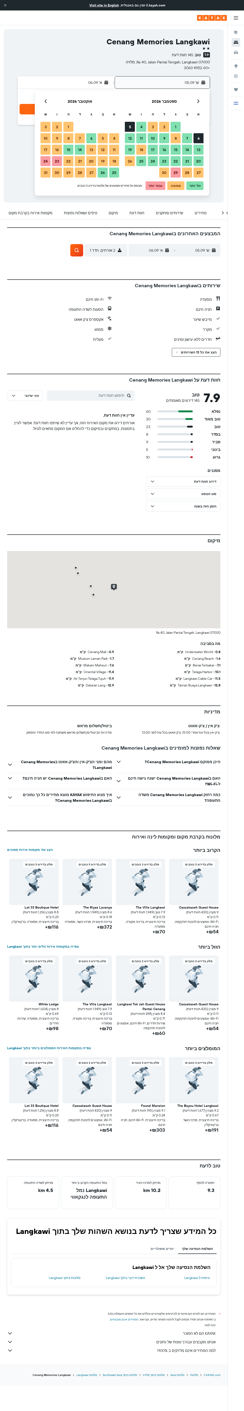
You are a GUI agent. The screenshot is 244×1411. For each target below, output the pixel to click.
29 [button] (175, 172)
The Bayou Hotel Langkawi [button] (198, 1106)
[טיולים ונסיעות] (236, 89)
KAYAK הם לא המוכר (199, 1333)
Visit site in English (104, 5)
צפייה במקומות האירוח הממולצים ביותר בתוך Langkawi (49, 1048)
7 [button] (187, 138)
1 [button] (175, 126)
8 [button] (176, 138)
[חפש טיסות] (236, 32)
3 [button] (153, 126)
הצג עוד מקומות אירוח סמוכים (30, 850)
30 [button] (164, 172)
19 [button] (130, 149)
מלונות (194, 1375)
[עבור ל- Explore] (236, 66)
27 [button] (199, 172)
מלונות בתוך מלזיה (154, 1375)
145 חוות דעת (182, 54)
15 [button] (176, 149)
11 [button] (141, 138)
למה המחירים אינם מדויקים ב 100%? (186, 1350)
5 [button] (130, 126)
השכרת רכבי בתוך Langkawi (125, 1278)
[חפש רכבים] (236, 52)
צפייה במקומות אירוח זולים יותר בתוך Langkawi (43, 946)
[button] (5, 5)
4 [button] (141, 126)
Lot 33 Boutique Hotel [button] (42, 907)
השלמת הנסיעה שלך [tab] (197, 1249)
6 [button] (199, 138)
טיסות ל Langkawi (197, 1278)
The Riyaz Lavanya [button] (97, 907)
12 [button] (130, 138)
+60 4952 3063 (197, 67)
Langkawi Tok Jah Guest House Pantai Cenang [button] (141, 1006)
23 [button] (164, 161)
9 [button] (164, 138)
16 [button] (164, 149)
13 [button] (198, 149)
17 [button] (152, 149)
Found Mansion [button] (153, 1106)
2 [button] (164, 126)
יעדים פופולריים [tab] (162, 1249)
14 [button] (187, 149)
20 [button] (198, 161)
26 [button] (130, 161)
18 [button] (141, 149)
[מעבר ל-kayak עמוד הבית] (212, 18)
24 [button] (153, 161)
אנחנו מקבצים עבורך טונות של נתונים (186, 1341)
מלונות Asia (177, 1375)
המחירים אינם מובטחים (124, 1319)
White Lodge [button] (49, 1004)
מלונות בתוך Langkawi (65, 1278)
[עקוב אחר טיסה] (236, 76)
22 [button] (175, 161)
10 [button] (153, 138)
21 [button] (187, 161)
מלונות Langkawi (86, 1375)
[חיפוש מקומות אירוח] (236, 42)
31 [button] (45, 172)
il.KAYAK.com (212, 1375)
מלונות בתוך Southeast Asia (120, 1375)
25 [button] (141, 161)
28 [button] (187, 172)
